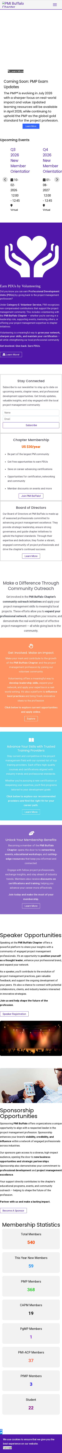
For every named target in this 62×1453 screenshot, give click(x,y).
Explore (31, 718)
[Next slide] (56, 179)
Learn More (31, 126)
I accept (7, 1447)
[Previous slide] (5, 179)
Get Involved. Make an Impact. (31, 653)
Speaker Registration (14, 1013)
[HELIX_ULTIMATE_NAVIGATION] (55, 4)
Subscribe (31, 425)
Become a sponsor (13, 1210)
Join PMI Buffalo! (31, 495)
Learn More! (12, 354)
